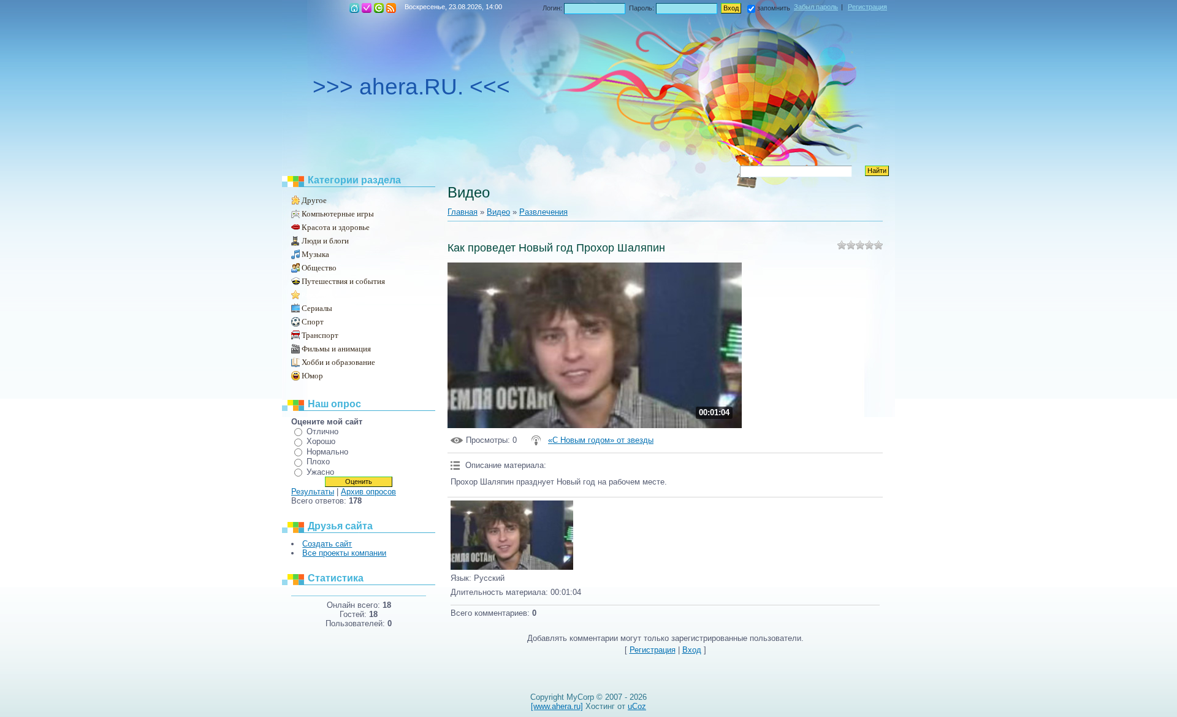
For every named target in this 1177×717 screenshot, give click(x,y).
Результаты (312, 491)
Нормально (327, 451)
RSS (391, 8)
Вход (379, 8)
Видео (498, 212)
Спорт (313, 321)
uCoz (637, 706)
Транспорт (320, 335)
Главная (354, 8)
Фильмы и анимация (336, 348)
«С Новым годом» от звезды (600, 440)
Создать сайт (327, 543)
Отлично (322, 431)
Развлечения (319, 295)
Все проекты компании (344, 553)
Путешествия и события (343, 281)
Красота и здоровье (336, 227)
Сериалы (317, 308)
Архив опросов (368, 491)
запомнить (773, 8)
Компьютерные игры (338, 213)
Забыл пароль (816, 6)
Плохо (318, 461)
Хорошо (321, 441)
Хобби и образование (338, 362)
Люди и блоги (325, 240)
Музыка (315, 254)
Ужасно (320, 472)
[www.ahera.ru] (557, 706)
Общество (319, 267)
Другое (314, 200)
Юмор (312, 375)
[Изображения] (512, 535)
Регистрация (366, 8)
